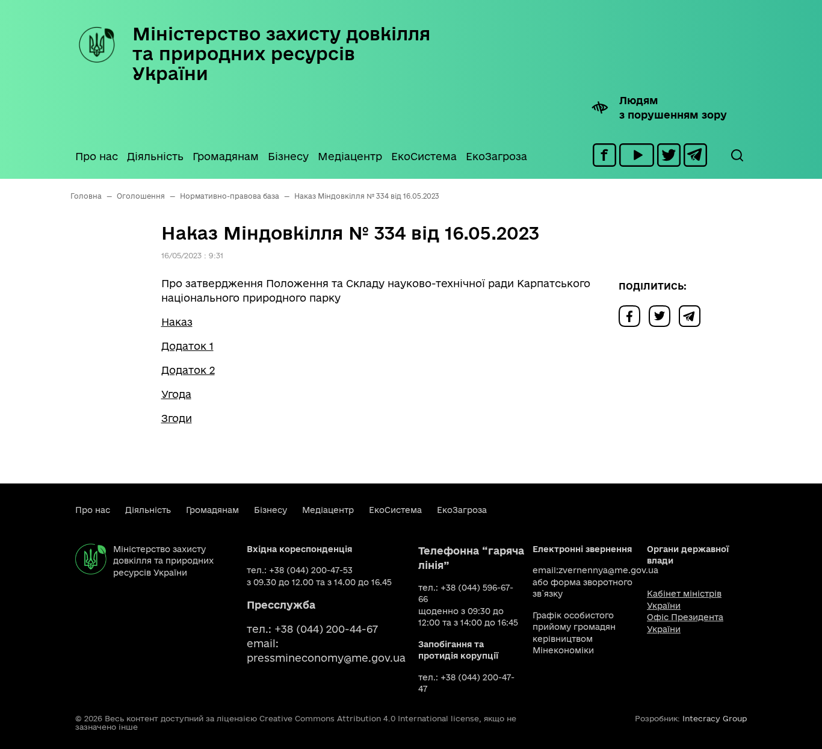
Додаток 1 (187, 346)
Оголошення (141, 196)
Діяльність (155, 156)
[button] (736, 155)
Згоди (176, 418)
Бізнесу (288, 156)
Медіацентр (350, 156)
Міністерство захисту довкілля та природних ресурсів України (281, 53)
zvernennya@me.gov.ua (608, 570)
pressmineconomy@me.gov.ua (326, 658)
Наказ (177, 322)
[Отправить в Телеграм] (692, 315)
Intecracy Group (714, 718)
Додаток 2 (188, 370)
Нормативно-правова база (229, 196)
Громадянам (226, 156)
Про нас (96, 156)
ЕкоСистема (424, 156)
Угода (176, 394)
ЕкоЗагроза (496, 156)
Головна (86, 196)
